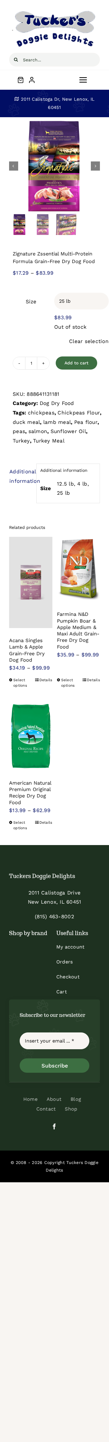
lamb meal (57, 422)
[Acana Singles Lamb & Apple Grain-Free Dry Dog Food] (30, 582)
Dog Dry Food (57, 403)
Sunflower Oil (68, 431)
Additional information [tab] (21, 476)
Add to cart (76, 362)
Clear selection (89, 341)
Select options (20, 683)
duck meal (26, 422)
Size (31, 301)
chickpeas (41, 413)
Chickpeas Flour (79, 413)
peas (19, 431)
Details (45, 680)
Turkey (21, 441)
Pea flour (85, 422)
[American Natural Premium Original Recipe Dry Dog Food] (30, 736)
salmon (38, 431)
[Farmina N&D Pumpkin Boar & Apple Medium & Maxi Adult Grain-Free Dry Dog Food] (78, 569)
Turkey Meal (48, 441)
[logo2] (54, 12)
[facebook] (54, 1126)
